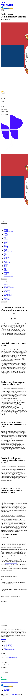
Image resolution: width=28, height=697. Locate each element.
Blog (5, 648)
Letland (5, 266)
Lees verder (3, 639)
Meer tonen (3, 278)
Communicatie (7, 290)
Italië (5, 237)
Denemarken (7, 262)
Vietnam (6, 270)
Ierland (5, 254)
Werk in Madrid (7, 645)
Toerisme (6, 284)
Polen (5, 238)
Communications (8, 295)
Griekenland (6, 234)
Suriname (6, 264)
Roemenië (6, 241)
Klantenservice (7, 292)
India (5, 253)
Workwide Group (14, 694)
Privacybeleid (7, 689)
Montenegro (6, 272)
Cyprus (5, 250)
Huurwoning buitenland (9, 649)
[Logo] (14, 3)
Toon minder (3, 601)
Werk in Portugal (8, 644)
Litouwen (6, 261)
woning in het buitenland (11, 563)
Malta (5, 243)
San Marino (6, 273)
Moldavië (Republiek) (9, 251)
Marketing (6, 291)
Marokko (6, 255)
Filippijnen (6, 257)
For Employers (7, 656)
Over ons (6, 650)
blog (14, 559)
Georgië (5, 269)
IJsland (5, 274)
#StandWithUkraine (8, 8)
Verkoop (6, 288)
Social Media (7, 299)
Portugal (6, 239)
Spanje (5, 233)
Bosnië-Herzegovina (8, 276)
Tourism (5, 298)
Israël (5, 268)
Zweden (5, 258)
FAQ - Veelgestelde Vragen (10, 657)
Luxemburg (6, 249)
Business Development (9, 287)
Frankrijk (6, 230)
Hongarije (6, 235)
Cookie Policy (7, 690)
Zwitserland (6, 260)
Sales (5, 296)
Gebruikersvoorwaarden (9, 691)
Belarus (5, 265)
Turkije (5, 245)
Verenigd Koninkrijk (8, 231)
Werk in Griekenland (8, 646)
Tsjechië (5, 242)
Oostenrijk (6, 247)
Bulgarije (6, 246)
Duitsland (6, 229)
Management (7, 286)
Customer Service (8, 294)
